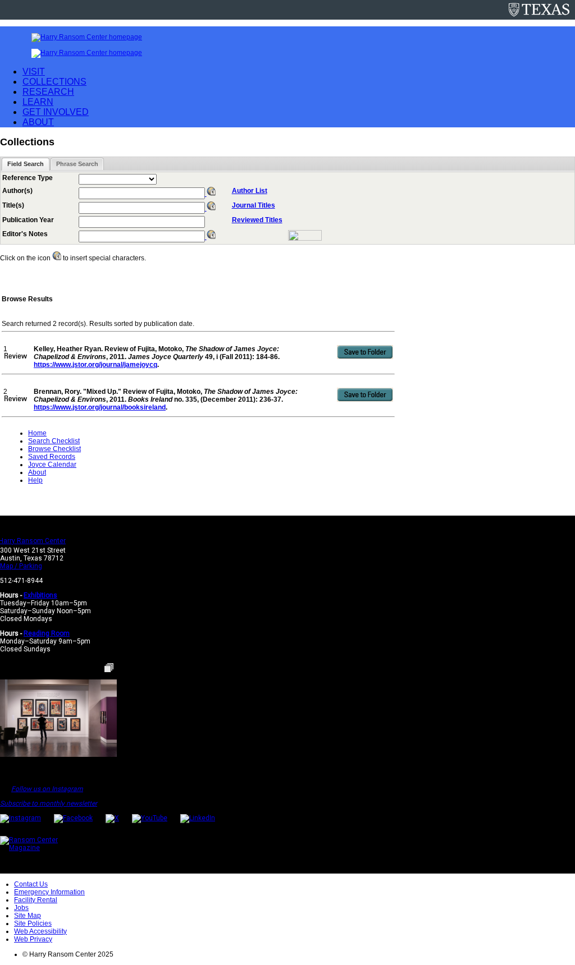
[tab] (25, 164)
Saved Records (51, 457)
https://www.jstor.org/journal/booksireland (100, 407)
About (37, 472)
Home (37, 433)
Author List (249, 191)
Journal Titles (253, 205)
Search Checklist (54, 441)
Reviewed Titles (257, 220)
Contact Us (31, 884)
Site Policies (33, 923)
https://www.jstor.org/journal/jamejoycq (95, 365)
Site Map (27, 916)
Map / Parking (21, 566)
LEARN (37, 102)
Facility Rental (35, 900)
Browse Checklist (54, 449)
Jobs (21, 908)
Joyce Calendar (52, 464)
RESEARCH (48, 91)
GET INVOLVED (55, 112)
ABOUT (38, 122)
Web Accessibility (40, 931)
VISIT (33, 71)
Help (35, 480)
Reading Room (47, 633)
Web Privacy (33, 939)
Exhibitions (40, 595)
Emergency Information (49, 892)
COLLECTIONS (54, 81)
